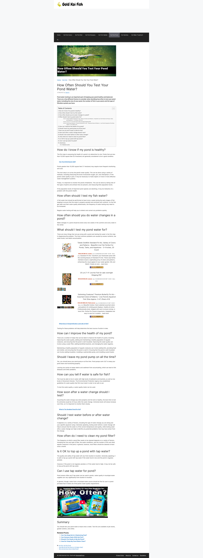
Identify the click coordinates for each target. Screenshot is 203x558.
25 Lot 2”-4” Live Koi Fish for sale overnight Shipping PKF (79, 121)
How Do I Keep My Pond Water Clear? (73, 541)
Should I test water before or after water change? (73, 134)
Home (58, 35)
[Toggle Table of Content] (112, 108)
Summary (62, 143)
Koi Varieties (124, 35)
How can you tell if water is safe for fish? (71, 130)
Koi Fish (64, 80)
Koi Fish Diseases (90, 35)
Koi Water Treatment (137, 35)
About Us (128, 555)
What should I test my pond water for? (70, 117)
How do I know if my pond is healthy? (70, 111)
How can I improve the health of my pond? (71, 126)
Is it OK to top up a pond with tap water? (71, 139)
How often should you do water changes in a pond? (74, 115)
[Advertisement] (101, 21)
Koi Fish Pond (114, 35)
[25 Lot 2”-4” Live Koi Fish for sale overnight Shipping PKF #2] (61, 290)
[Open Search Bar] (58, 39)
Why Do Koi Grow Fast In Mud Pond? (69, 549)
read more (104, 264)
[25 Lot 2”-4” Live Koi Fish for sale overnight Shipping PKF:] (66, 279)
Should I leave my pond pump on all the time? (72, 128)
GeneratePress (80, 555)
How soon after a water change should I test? (72, 132)
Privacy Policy (120, 555)
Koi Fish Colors (68, 35)
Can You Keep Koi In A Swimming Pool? (74, 535)
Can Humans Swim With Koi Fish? (72, 537)
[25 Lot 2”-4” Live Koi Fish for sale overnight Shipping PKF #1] (58, 290)
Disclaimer (143, 555)
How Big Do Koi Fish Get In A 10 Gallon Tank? (71, 547)
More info (80, 305)
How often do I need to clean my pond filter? (73, 136)
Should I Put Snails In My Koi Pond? (72, 539)
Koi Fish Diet (78, 35)
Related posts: (66, 144)
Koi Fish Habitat (103, 35)
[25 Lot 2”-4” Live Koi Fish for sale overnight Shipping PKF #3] (64, 290)
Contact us (135, 555)
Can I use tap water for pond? (68, 141)
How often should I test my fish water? (70, 113)
